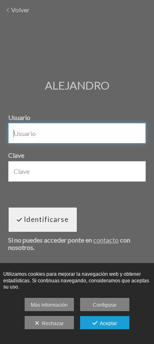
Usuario (19, 117)
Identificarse (45, 219)
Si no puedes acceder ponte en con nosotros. (69, 243)
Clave (16, 155)
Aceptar (107, 323)
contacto (106, 240)
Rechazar (51, 323)
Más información (49, 305)
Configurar (105, 305)
